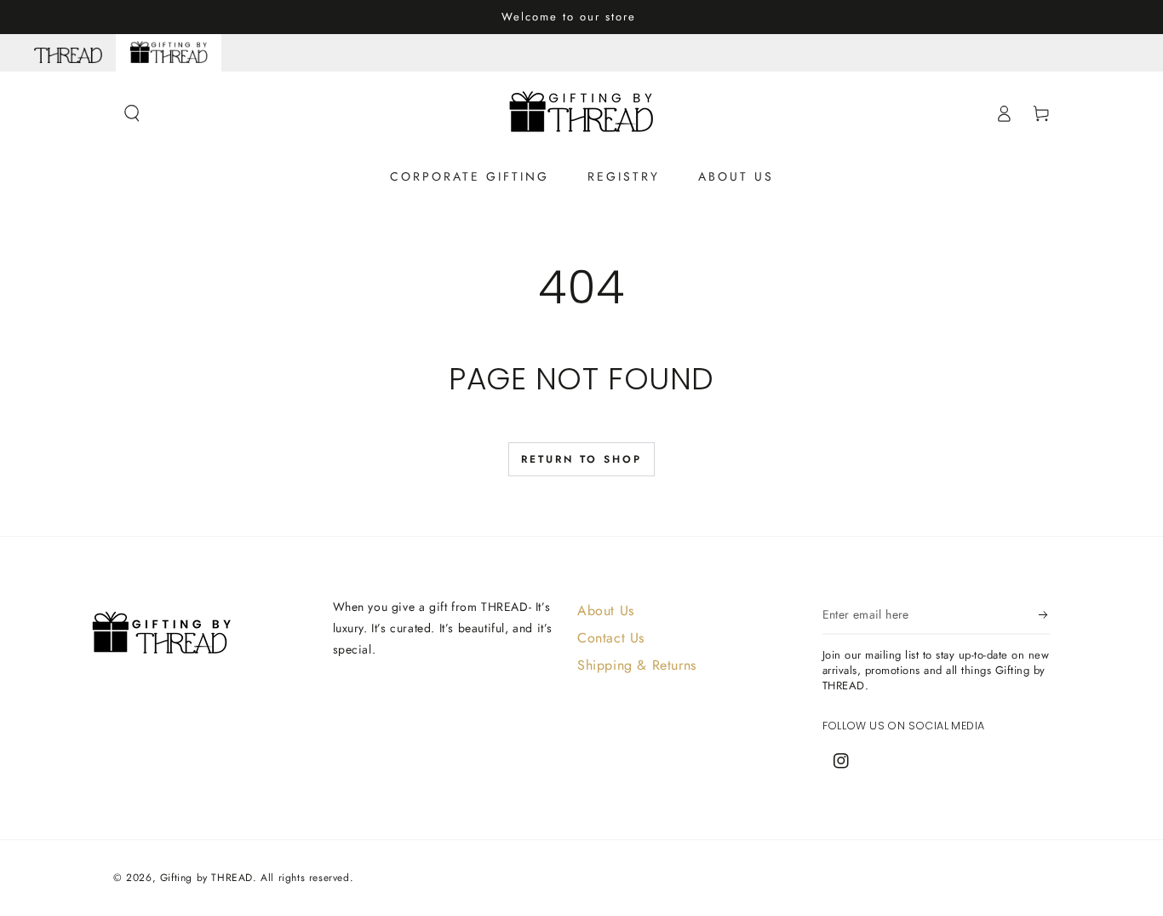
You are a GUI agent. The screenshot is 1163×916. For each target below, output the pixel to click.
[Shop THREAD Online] (68, 53)
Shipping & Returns (636, 665)
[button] (132, 113)
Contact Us (611, 638)
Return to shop (581, 459)
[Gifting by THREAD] (168, 53)
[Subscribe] (1044, 615)
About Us (605, 610)
